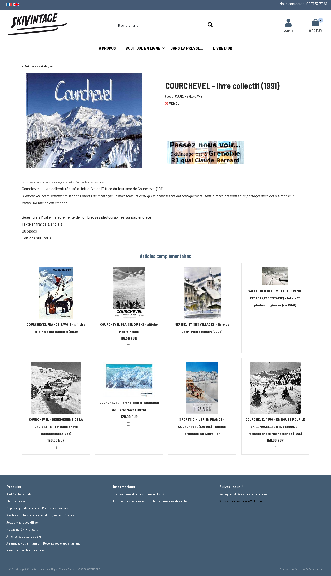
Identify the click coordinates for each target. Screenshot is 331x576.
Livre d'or (222, 47)
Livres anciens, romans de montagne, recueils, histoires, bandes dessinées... (65, 182)
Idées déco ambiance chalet (25, 550)
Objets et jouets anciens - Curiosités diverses (37, 508)
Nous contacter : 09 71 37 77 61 (303, 3)
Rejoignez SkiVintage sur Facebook (243, 494)
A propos (107, 47)
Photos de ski (15, 501)
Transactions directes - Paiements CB (138, 494)
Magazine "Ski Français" (22, 529)
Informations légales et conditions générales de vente (150, 501)
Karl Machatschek (18, 494)
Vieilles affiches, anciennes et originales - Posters (40, 515)
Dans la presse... (186, 47)
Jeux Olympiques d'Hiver (22, 522)
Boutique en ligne (143, 47)
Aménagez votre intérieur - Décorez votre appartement (43, 543)
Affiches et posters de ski (23, 536)
